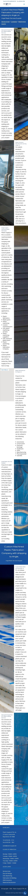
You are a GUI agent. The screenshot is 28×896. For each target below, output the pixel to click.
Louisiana (14, 21)
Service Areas (5, 21)
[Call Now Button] (25, 893)
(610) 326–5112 (13, 1)
